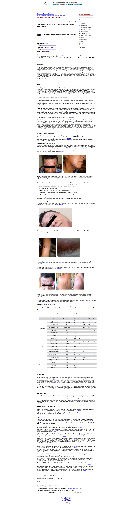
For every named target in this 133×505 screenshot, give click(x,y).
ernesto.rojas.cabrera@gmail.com (74, 488)
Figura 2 (42, 204)
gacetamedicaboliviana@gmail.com (66, 503)
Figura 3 (61, 204)
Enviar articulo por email (86, 35)
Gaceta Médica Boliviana (45, 14)
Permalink (82, 47)
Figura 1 (69, 138)
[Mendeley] (79, 43)
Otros (81, 43)
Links (79, 410)
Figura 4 (59, 268)
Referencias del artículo (86, 27)
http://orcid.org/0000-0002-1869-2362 (47, 49)
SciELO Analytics (84, 19)
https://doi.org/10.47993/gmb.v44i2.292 (44, 19)
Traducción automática (85, 33)
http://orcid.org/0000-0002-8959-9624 (47, 45)
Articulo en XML (84, 25)
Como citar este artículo (86, 29)
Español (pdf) (83, 23)
